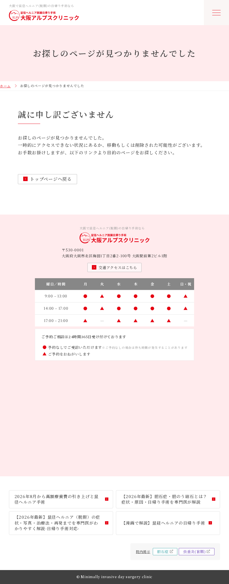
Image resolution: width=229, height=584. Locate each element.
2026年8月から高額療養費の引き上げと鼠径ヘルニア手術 (57, 499)
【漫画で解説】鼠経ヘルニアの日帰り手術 (163, 523)
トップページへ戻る (51, 179)
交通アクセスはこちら (118, 267)
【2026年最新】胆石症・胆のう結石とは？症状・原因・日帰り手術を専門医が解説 (164, 499)
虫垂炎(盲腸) (194, 551)
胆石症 (162, 551)
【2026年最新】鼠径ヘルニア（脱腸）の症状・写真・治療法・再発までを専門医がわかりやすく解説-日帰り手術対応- (57, 522)
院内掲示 (143, 551)
